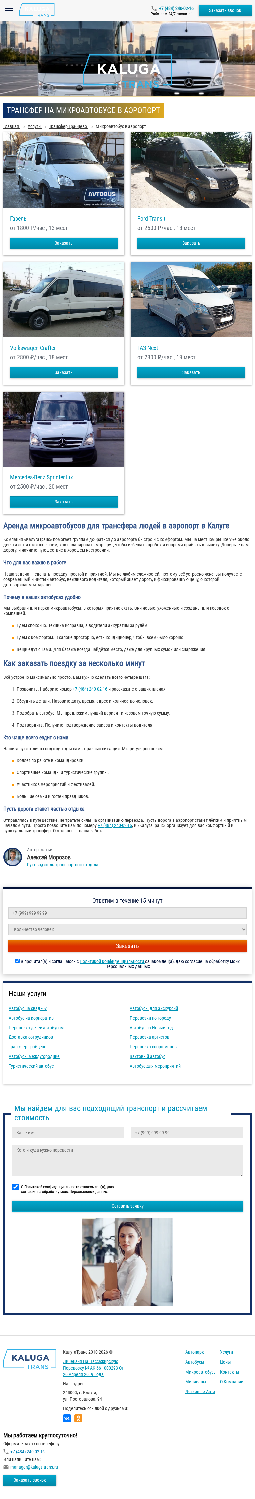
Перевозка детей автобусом (36, 1027)
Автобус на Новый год (151, 1027)
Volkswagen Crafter (33, 348)
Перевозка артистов (149, 1037)
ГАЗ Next (147, 348)
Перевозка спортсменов (153, 1046)
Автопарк (194, 1352)
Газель (18, 219)
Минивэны (195, 1381)
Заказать (64, 243)
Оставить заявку (128, 1206)
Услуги (226, 1352)
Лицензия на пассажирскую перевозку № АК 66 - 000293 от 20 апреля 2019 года (93, 1368)
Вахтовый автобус (147, 1056)
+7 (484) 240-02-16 (176, 8)
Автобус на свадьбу (28, 1008)
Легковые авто (200, 1391)
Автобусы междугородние (34, 1056)
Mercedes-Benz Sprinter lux (41, 477)
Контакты (229, 1372)
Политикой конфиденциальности (112, 961)
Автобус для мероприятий (155, 1066)
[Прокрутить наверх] (21, 1483)
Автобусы (194, 1362)
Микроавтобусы (201, 1372)
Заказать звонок (225, 10)
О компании (231, 1381)
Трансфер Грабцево (27, 1046)
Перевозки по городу (150, 1018)
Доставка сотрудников (31, 1037)
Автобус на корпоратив (31, 1018)
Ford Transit (151, 219)
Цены (225, 1362)
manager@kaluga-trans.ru (34, 1467)
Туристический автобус (31, 1066)
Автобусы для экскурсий (154, 1008)
